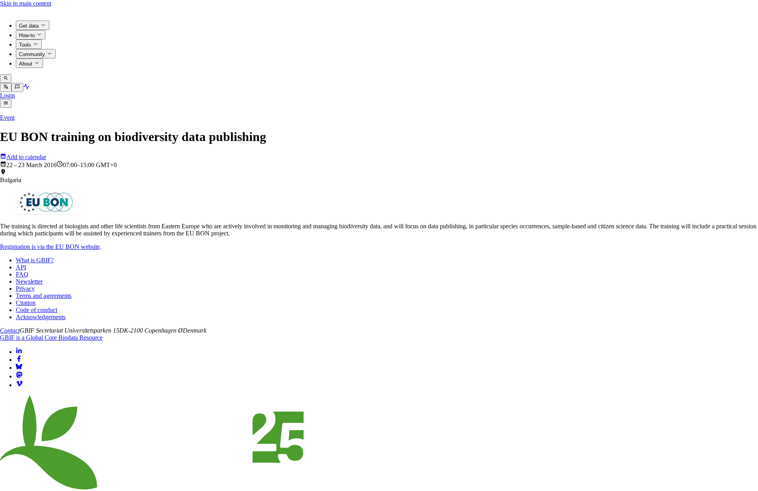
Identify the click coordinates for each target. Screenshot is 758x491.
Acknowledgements (41, 317)
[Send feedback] (17, 87)
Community (32, 54)
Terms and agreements (43, 295)
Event (7, 117)
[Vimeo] (19, 385)
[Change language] (5, 87)
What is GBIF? (35, 260)
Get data (29, 26)
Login (7, 95)
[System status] (26, 87)
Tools (25, 45)
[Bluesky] (19, 367)
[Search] (5, 78)
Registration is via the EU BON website (50, 246)
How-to (27, 35)
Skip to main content (25, 3)
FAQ (22, 274)
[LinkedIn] (19, 351)
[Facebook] (19, 359)
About (25, 64)
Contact (10, 330)
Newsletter (29, 281)
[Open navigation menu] (5, 103)
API (21, 267)
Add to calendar (26, 157)
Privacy (25, 288)
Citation (26, 302)
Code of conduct (36, 310)
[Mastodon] (19, 376)
